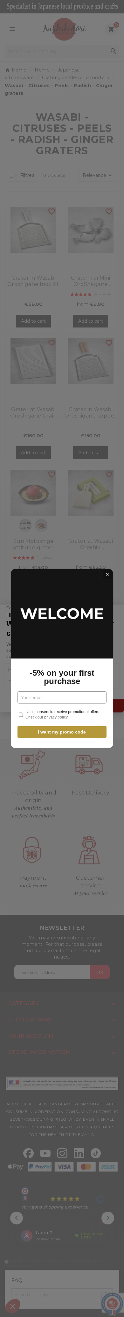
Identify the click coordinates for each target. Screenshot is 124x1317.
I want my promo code (62, 731)
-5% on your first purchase (62, 677)
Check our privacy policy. (46, 717)
